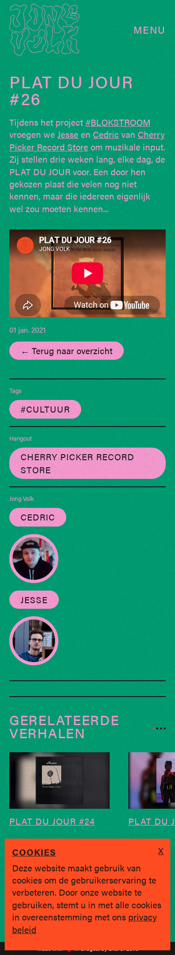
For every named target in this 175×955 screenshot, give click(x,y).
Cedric (106, 134)
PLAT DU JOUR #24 (52, 821)
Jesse (67, 134)
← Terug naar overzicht (66, 350)
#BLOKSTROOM (117, 121)
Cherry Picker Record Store (87, 140)
